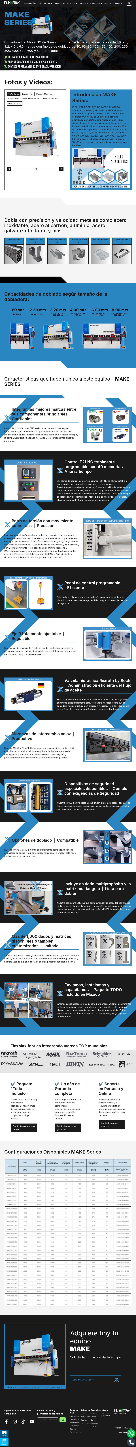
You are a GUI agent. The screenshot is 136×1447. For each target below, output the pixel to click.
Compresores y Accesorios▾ (65, 3)
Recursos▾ (108, 3)
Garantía (94, 1420)
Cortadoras (74, 1416)
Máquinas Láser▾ (30, 3)
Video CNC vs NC (50, 99)
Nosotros (94, 1423)
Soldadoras (74, 1423)
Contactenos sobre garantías (66, 1128)
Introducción (27, 94)
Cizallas (73, 1429)
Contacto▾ (118, 3)
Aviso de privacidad (105, 1415)
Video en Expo (14, 103)
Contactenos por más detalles (24, 1128)
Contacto (94, 1426)
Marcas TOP (13, 99)
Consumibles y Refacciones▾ (90, 3)
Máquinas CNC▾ (46, 3)
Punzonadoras (75, 1432)
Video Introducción (30, 99)
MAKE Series (13, 94)
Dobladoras (74, 1426)
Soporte (94, 1417)
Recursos (94, 1414)
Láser (83, 1414)
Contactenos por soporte (109, 1124)
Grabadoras (74, 1419)
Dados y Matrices (44, 94)
